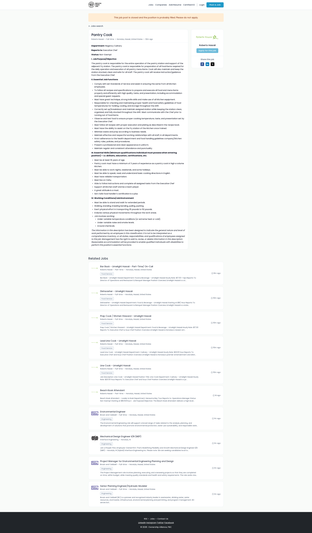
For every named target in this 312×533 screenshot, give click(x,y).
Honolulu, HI (126, 439)
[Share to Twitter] (212, 64)
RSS (145, 518)
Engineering (106, 419)
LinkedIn (142, 522)
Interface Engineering (109, 439)
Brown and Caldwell (108, 415)
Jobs (150, 4)
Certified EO (189, 4)
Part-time (119, 269)
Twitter (160, 522)
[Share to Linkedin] (207, 64)
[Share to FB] (202, 64)
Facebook (169, 522)
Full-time (110, 39)
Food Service (107, 274)
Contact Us (162, 518)
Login (202, 4)
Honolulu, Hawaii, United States (130, 39)
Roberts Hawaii (97, 39)
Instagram (151, 522)
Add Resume (175, 4)
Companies (161, 4)
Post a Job (215, 4)
